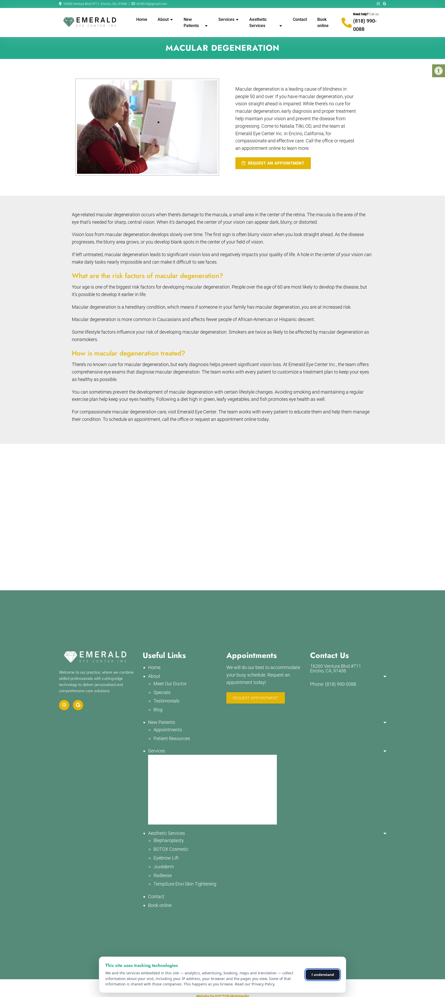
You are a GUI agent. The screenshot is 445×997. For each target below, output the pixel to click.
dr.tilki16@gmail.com (151, 4)
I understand (323, 975)
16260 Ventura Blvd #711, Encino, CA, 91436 (95, 4)
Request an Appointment (275, 163)
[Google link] (384, 4)
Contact (300, 19)
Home (141, 19)
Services (226, 19)
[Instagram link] (378, 4)
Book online (323, 22)
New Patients (191, 22)
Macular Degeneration (175, 758)
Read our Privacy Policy (254, 984)
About (163, 19)
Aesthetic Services (258, 22)
